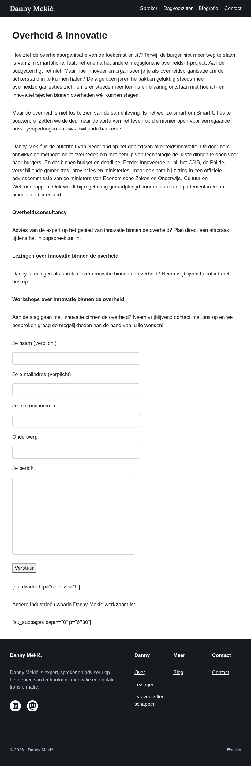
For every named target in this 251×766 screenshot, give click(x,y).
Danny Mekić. (32, 8)
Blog (178, 672)
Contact (220, 672)
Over (139, 672)
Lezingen (144, 684)
